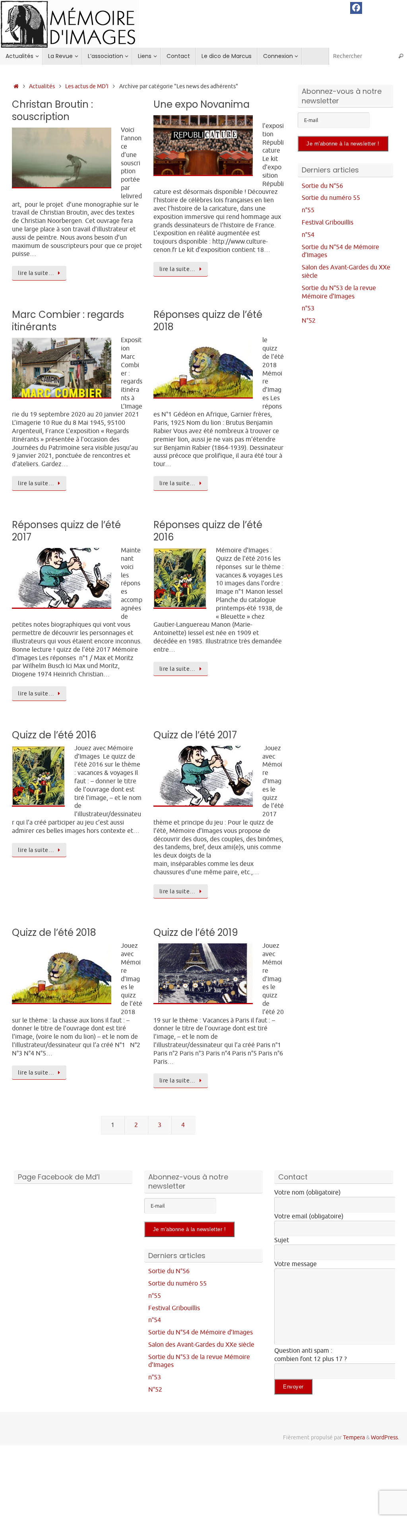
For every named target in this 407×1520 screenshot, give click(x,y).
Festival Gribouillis (327, 223)
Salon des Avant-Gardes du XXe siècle (201, 1345)
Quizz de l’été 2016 (54, 735)
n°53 (308, 308)
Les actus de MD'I (87, 86)
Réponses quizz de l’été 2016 (207, 531)
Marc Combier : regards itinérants (68, 320)
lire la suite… (36, 273)
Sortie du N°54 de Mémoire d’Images (200, 1332)
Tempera (354, 1437)
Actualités (42, 86)
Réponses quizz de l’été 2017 (66, 531)
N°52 (309, 321)
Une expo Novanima (201, 104)
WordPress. (385, 1437)
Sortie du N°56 (322, 186)
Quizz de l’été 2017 (195, 735)
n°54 (308, 235)
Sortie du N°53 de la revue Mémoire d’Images (339, 292)
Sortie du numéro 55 (331, 198)
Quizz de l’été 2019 (195, 932)
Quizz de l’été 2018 (54, 932)
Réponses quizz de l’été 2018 (207, 320)
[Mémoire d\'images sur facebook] (356, 8)
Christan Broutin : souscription (52, 110)
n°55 (308, 210)
